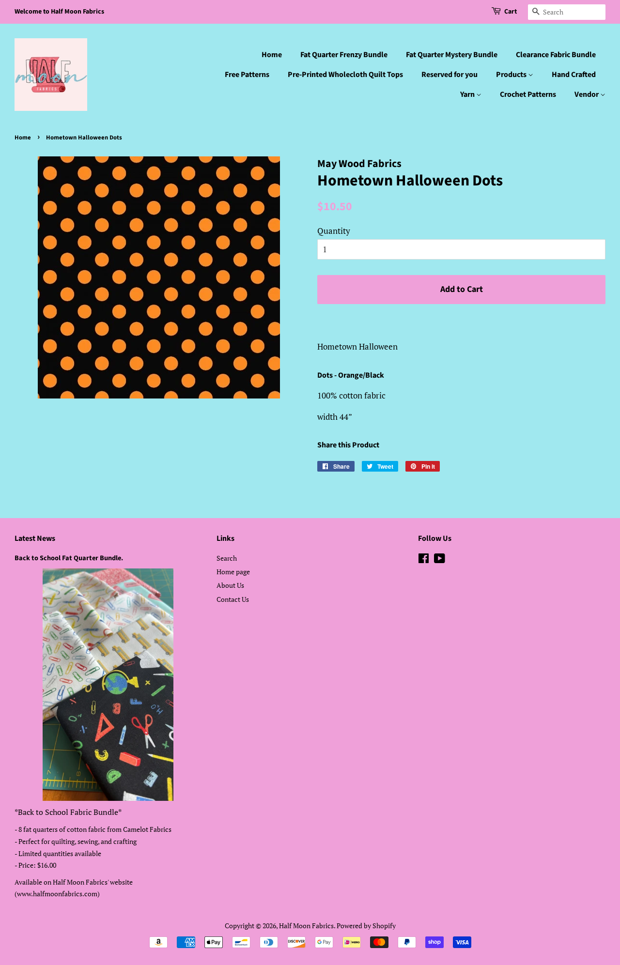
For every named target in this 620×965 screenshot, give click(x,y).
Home (272, 54)
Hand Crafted (574, 74)
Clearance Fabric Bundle (556, 54)
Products (512, 74)
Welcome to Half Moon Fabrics (59, 11)
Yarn (468, 94)
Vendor (587, 94)
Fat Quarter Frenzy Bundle (344, 54)
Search (227, 558)
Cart (510, 11)
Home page (233, 571)
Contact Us (233, 599)
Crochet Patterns (528, 94)
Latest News (35, 538)
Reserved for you (449, 74)
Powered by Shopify (366, 925)
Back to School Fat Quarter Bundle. (69, 558)
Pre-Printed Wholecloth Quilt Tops (345, 74)
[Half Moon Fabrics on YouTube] (439, 560)
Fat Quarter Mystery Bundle (451, 54)
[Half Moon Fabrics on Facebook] (423, 560)
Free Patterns (247, 74)
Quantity (333, 230)
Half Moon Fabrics (306, 925)
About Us (230, 585)
